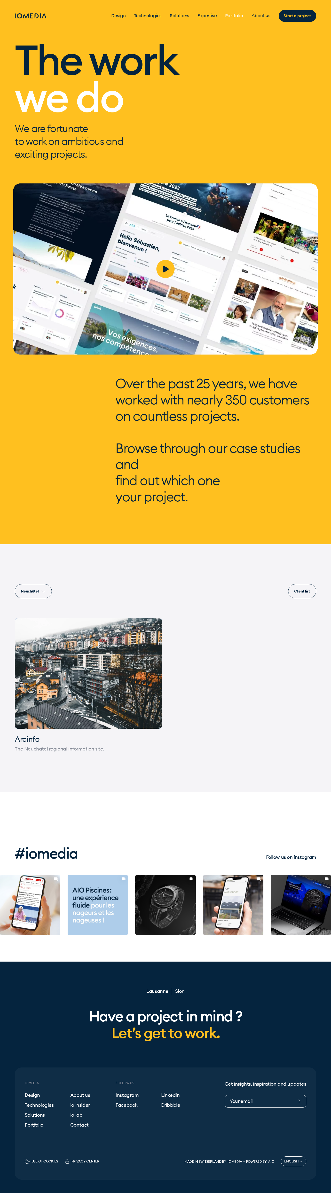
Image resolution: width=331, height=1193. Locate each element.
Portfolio (234, 16)
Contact (79, 1125)
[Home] (31, 15)
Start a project (297, 15)
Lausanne (157, 991)
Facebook (127, 1105)
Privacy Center (85, 1161)
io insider (80, 1105)
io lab (76, 1115)
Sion (179, 991)
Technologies (148, 16)
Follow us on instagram (291, 857)
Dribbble (170, 1105)
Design (118, 16)
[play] (165, 269)
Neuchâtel (30, 591)
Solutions (179, 16)
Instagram (127, 1095)
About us (261, 16)
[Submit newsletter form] (301, 1101)
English (291, 1161)
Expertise (207, 16)
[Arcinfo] (88, 673)
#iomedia (46, 853)
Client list (302, 591)
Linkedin (170, 1095)
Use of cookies (45, 1161)
